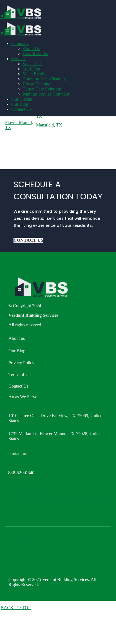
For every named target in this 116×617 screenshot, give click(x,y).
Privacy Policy (21, 568)
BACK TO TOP (16, 607)
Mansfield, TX (49, 125)
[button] (28, 240)
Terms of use (19, 540)
